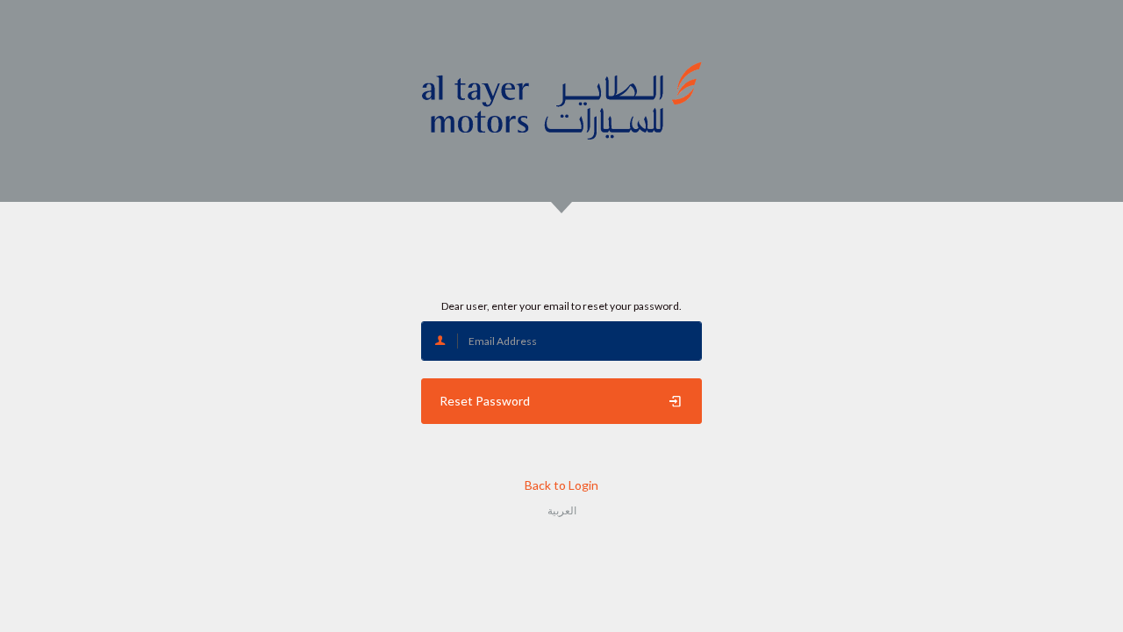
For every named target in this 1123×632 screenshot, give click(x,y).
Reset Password (485, 400)
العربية (561, 510)
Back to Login (561, 485)
